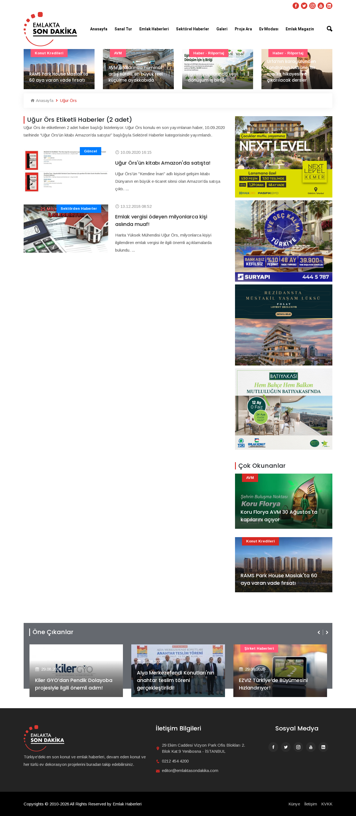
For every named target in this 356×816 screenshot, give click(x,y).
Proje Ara (243, 29)
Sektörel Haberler (192, 29)
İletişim (310, 804)
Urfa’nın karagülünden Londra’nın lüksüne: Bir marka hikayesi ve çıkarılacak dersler (291, 71)
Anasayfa (98, 29)
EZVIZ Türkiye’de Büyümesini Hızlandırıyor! (273, 684)
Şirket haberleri (259, 648)
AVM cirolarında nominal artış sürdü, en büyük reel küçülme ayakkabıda (135, 74)
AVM (118, 53)
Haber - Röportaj (208, 53)
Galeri (222, 29)
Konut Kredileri (49, 53)
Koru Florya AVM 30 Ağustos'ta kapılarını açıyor (279, 515)
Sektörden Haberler (79, 208)
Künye (294, 804)
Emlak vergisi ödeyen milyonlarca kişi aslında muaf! (161, 220)
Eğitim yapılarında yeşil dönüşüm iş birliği (213, 77)
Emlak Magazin (300, 29)
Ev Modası (268, 29)
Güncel (90, 151)
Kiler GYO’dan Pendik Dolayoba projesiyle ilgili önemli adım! (73, 684)
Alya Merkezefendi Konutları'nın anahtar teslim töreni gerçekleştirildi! (175, 680)
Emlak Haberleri (154, 29)
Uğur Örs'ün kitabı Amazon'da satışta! (163, 162)
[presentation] (319, 632)
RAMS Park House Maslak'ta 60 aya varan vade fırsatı (58, 77)
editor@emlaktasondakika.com (190, 770)
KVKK (326, 804)
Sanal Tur (123, 29)
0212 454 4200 (175, 761)
